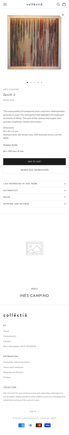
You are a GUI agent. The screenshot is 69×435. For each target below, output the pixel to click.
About (6, 331)
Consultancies (9, 336)
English (33, 411)
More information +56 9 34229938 (19, 346)
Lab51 (53, 418)
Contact (7, 341)
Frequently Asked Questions (16, 362)
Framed (6, 377)
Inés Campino (11, 89)
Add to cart (34, 161)
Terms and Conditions (13, 367)
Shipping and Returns (13, 372)
